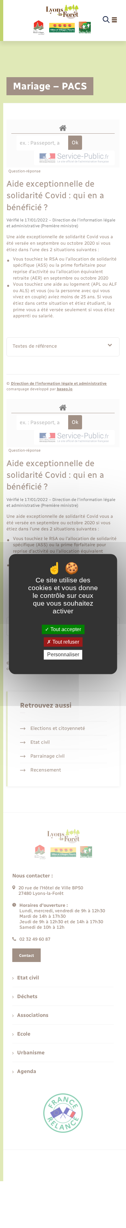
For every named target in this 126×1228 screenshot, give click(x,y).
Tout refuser (65, 642)
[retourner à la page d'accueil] (61, 20)
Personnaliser (63, 655)
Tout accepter (65, 629)
